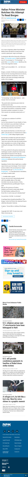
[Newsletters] (14, 272)
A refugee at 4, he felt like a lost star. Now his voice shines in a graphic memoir (14, 399)
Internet (16, 62)
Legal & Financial (6, 440)
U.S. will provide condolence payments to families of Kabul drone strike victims (13, 362)
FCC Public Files (6, 443)
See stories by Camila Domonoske (17, 239)
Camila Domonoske (11, 18)
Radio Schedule (18, 443)
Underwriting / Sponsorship (6, 452)
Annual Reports (6, 446)
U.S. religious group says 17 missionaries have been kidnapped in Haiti (14, 325)
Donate (24, 2)
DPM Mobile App (18, 440)
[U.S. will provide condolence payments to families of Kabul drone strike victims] (13, 348)
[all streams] (26, 475)
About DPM (5, 448)
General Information (7, 437)
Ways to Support (18, 446)
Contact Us (17, 451)
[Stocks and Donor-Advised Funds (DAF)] (14, 251)
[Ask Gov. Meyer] (14, 287)
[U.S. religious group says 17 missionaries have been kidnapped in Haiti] (13, 312)
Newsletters (17, 437)
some (8, 62)
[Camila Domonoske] (4, 228)
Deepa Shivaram (6, 368)
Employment (17, 448)
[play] (2, 475)
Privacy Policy (17, 434)
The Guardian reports (10, 58)
